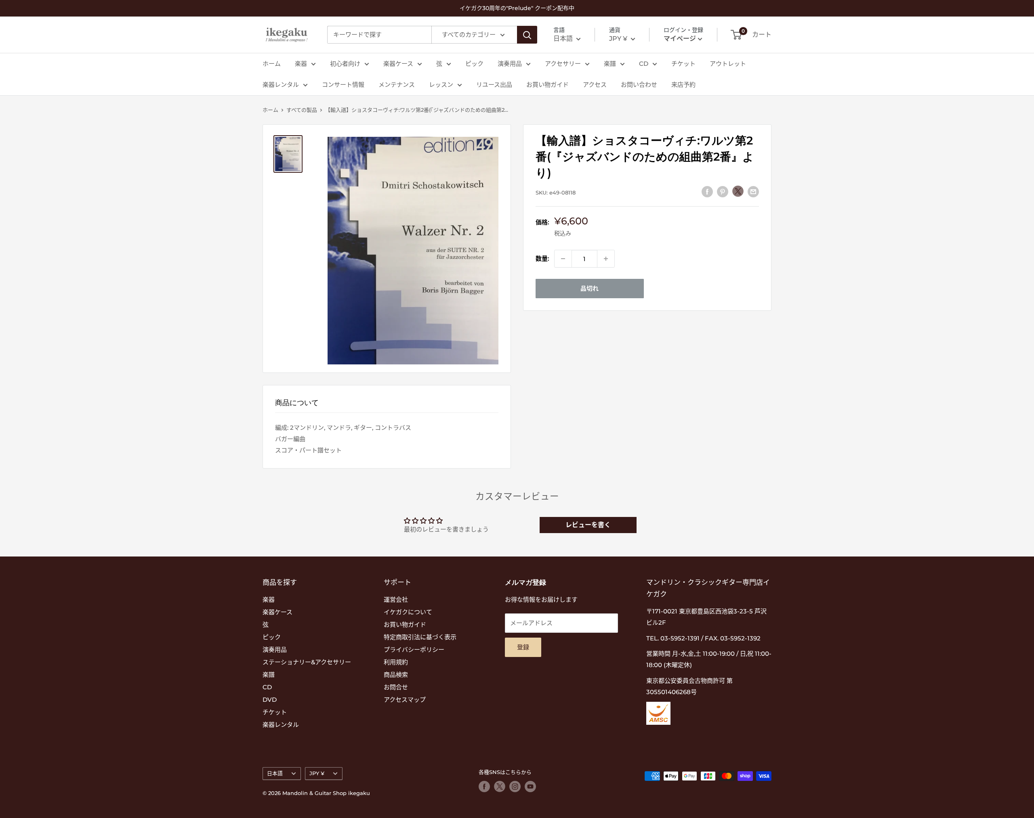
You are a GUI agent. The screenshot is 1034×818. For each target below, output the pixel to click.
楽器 (301, 63)
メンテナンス (396, 84)
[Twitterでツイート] (738, 191)
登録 (523, 647)
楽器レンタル (281, 84)
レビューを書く (588, 525)
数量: (542, 258)
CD (643, 63)
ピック (474, 63)
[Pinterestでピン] (722, 191)
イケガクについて (408, 612)
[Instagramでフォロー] (515, 786)
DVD (270, 699)
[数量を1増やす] (605, 258)
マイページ (680, 38)
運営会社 (396, 599)
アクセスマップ (405, 699)
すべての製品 (301, 110)
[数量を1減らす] (563, 258)
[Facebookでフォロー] (484, 786)
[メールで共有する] (753, 191)
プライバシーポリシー (414, 649)
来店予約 (683, 84)
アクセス (595, 84)
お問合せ (396, 687)
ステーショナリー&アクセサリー (307, 662)
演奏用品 (510, 63)
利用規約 (396, 662)
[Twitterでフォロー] (499, 786)
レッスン (441, 84)
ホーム (272, 63)
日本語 (275, 773)
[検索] (527, 35)
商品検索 (396, 674)
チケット (683, 63)
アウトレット (728, 63)
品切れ (589, 288)
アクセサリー (563, 63)
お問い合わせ (639, 84)
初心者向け (345, 63)
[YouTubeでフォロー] (530, 786)
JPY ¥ (316, 773)
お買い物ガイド (547, 84)
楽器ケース (398, 63)
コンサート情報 (343, 84)
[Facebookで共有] (707, 191)
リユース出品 (494, 84)
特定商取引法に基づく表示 (420, 637)
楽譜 (610, 63)
